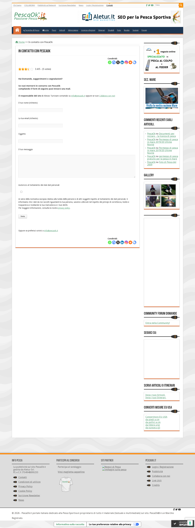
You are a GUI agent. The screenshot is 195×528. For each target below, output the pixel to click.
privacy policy (64, 208)
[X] (118, 62)
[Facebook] (146, 5)
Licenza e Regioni (88, 30)
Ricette (126, 30)
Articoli (62, 30)
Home (21, 42)
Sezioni (135, 30)
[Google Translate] (134, 62)
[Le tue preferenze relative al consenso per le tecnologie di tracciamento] (190, 523)
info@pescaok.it (78, 96)
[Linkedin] (122, 62)
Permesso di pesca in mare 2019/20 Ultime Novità (162, 142)
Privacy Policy (25, 486)
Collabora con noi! (107, 96)
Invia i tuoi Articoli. (155, 395)
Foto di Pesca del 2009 (161, 163)
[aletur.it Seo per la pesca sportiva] (129, 22)
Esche (46, 30)
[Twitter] (149, 5)
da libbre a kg (152, 425)
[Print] (130, 62)
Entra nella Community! (157, 323)
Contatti (109, 5)
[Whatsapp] (109, 62)
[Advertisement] (77, 271)
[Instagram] (126, 62)
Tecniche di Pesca (32, 30)
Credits (156, 485)
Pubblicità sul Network (47, 5)
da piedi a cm (152, 419)
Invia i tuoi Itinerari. (155, 397)
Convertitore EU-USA (156, 417)
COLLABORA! (29, 5)
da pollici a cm (152, 422)
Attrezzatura (73, 30)
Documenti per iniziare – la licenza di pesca (161, 135)
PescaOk (151, 133)
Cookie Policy (25, 491)
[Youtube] (152, 5)
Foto (119, 30)
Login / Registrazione (94, 5)
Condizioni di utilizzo (29, 482)
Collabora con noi (161, 476)
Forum (144, 30)
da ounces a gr (152, 427)
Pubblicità (157, 471)
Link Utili (157, 480)
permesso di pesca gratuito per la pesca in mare (162, 157)
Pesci (54, 30)
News (81, 5)
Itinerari (101, 30)
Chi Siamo (17, 5)
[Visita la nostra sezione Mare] (161, 107)
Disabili (111, 30)
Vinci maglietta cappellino (71, 472)
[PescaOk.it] (31, 18)
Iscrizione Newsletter (67, 5)
